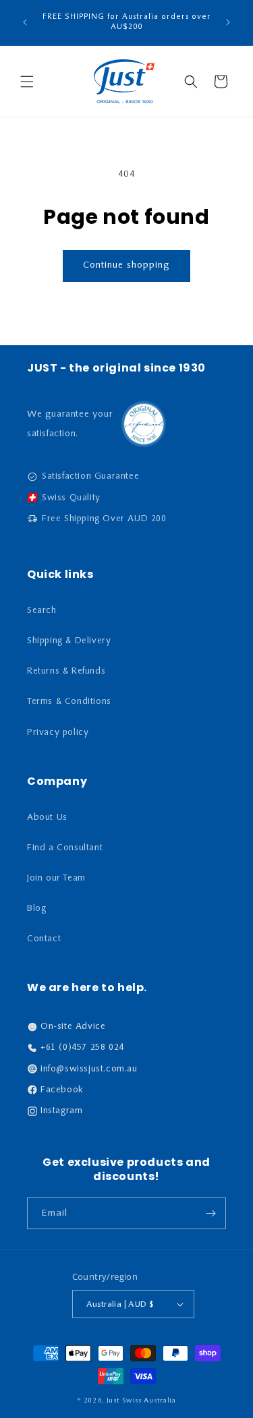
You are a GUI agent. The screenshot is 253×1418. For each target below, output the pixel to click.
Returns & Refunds (66, 671)
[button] (27, 81)
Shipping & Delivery (69, 641)
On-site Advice (72, 1027)
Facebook (62, 1090)
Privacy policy (57, 733)
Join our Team (56, 878)
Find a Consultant (65, 848)
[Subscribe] (210, 1213)
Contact (44, 939)
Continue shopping (126, 265)
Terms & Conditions (69, 702)
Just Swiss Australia (141, 1401)
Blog (36, 909)
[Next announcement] (228, 22)
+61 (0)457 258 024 (82, 1047)
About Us (47, 818)
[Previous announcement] (25, 22)
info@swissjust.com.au (89, 1069)
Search (42, 610)
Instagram (61, 1111)
